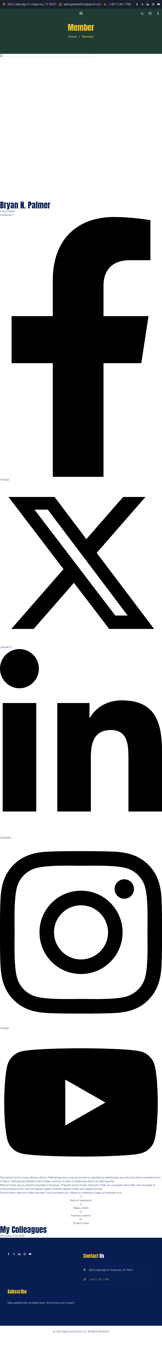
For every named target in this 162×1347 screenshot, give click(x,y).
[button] (150, 13)
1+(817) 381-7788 (120, 4)
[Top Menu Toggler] (81, 13)
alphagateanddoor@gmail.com (82, 4)
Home (72, 37)
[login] (158, 13)
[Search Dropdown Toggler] (142, 13)
